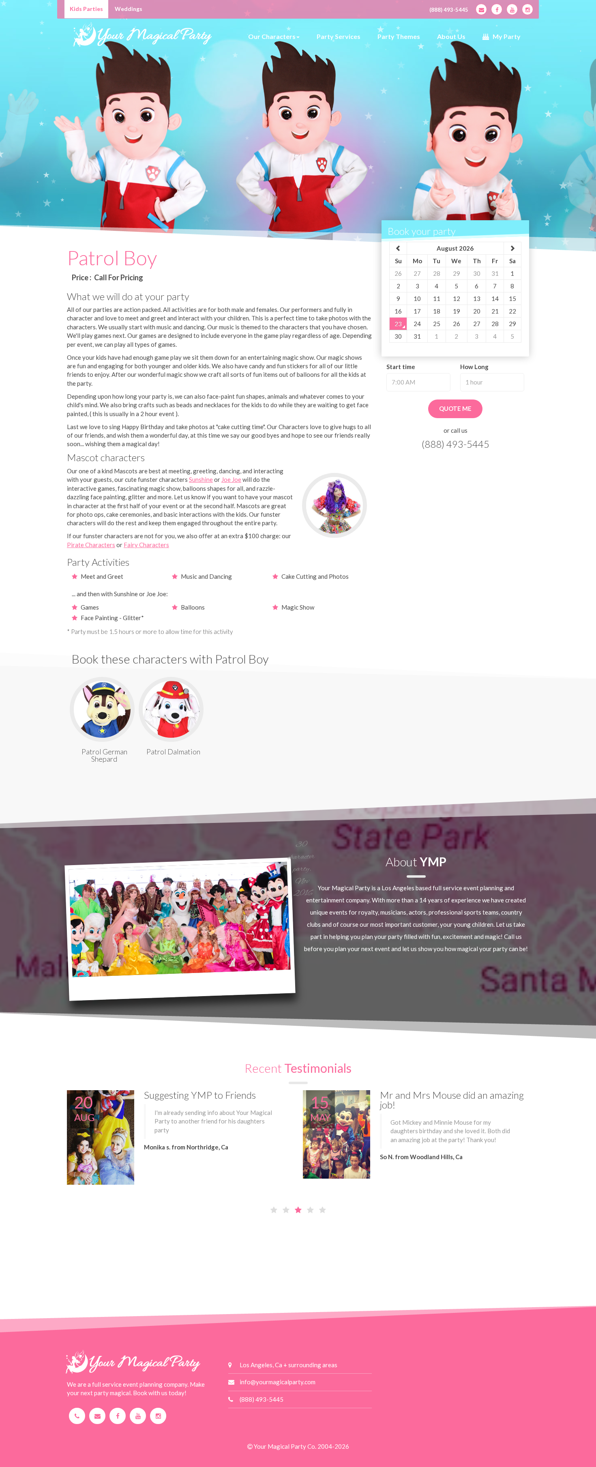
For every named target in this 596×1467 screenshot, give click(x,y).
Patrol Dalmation (173, 751)
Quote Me (455, 408)
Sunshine (201, 479)
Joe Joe (231, 479)
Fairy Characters (146, 544)
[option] (298, 170)
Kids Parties (86, 8)
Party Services (338, 36)
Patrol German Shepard (104, 755)
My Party (505, 36)
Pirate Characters (91, 544)
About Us (451, 36)
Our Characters (272, 36)
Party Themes (398, 36)
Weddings (128, 8)
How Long (474, 366)
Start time (400, 366)
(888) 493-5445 (448, 9)
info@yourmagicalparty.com (277, 1381)
